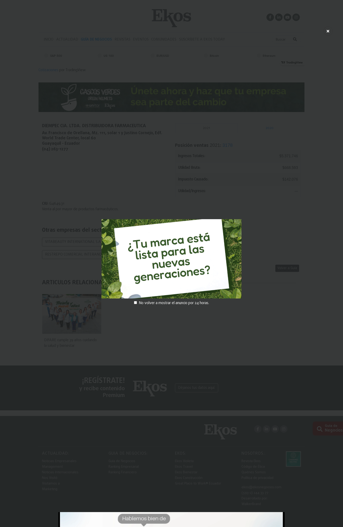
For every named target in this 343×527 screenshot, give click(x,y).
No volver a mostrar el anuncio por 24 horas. (174, 303)
